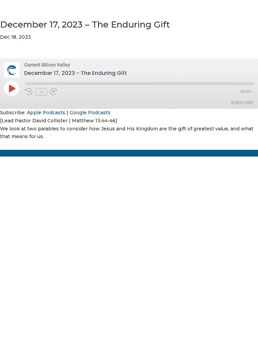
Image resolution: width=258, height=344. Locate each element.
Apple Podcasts (46, 113)
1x (41, 91)
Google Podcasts (90, 113)
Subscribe (242, 102)
